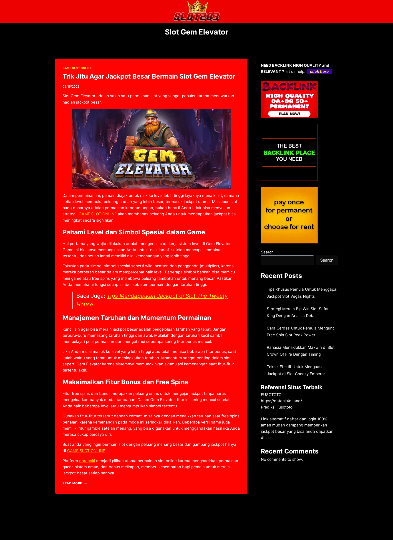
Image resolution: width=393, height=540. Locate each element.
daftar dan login (301, 419)
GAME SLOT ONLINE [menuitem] (98, 214)
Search (267, 252)
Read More (75, 483)
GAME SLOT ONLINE (77, 68)
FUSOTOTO (271, 394)
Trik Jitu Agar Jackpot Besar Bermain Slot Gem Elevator (149, 76)
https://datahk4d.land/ (281, 401)
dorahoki (87, 460)
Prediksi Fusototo (276, 407)
